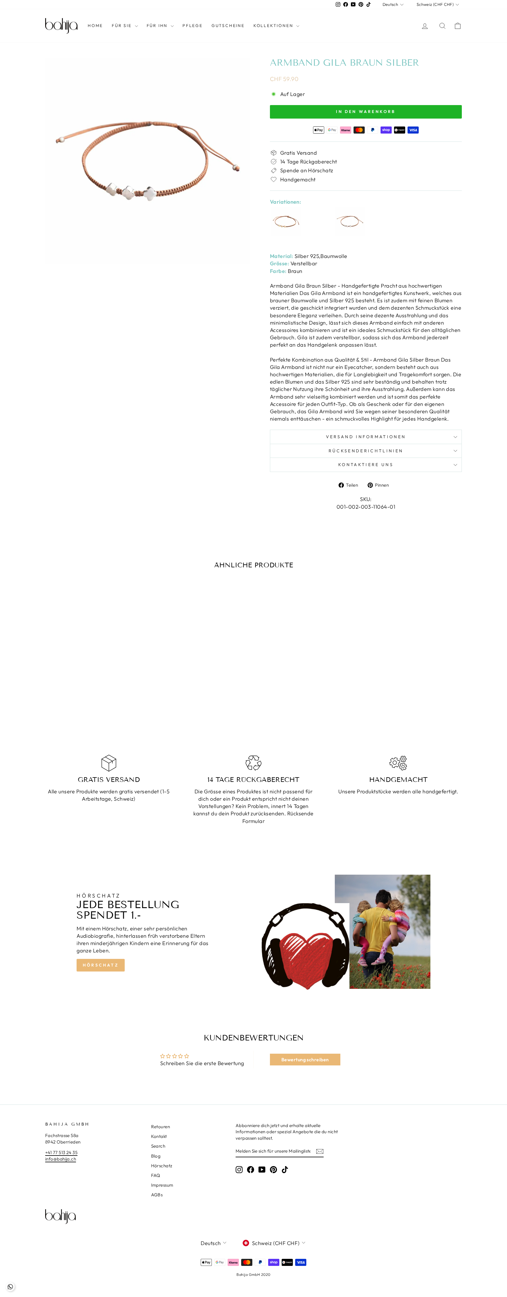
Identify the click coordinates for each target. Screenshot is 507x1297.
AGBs (157, 1195)
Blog (156, 1156)
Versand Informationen (366, 436)
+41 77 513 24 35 (61, 1152)
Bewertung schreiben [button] (305, 1059)
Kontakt (159, 1136)
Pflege (192, 25)
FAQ (155, 1175)
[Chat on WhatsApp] (10, 1286)
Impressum (162, 1185)
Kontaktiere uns (365, 464)
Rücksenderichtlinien (366, 450)
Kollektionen (274, 25)
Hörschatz (101, 965)
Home (95, 25)
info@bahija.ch (60, 1159)
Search (158, 1146)
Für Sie (122, 25)
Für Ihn (158, 25)
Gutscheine (228, 25)
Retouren (160, 1126)
